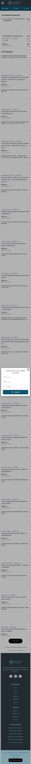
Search (17, 392)
